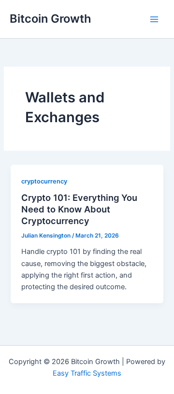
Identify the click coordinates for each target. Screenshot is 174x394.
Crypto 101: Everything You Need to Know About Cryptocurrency (79, 208)
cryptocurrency (44, 181)
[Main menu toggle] (154, 19)
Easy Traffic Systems (87, 373)
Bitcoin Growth (50, 19)
